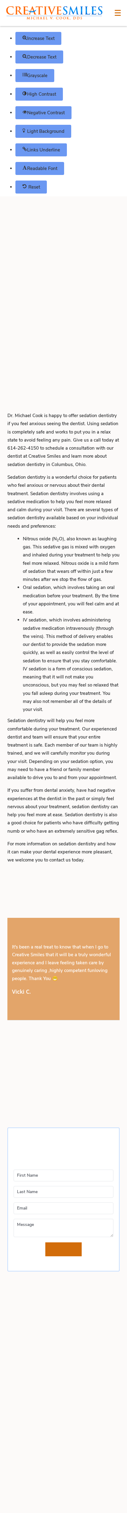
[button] (38, 38)
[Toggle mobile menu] (118, 13)
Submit (63, 1249)
